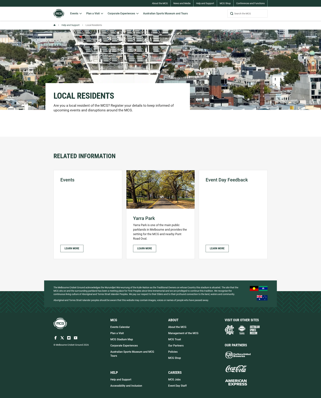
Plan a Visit (117, 333)
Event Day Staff (177, 385)
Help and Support (71, 25)
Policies (173, 351)
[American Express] (236, 382)
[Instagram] (69, 338)
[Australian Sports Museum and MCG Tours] (249, 330)
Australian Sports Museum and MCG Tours (132, 353)
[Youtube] (76, 338)
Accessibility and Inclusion (126, 385)
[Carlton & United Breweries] (238, 355)
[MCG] (59, 13)
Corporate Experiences (124, 345)
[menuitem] (76, 14)
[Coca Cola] (236, 369)
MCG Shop (174, 358)
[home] (60, 323)
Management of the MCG (183, 333)
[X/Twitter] (62, 338)
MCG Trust (174, 339)
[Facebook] (56, 338)
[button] (71, 248)
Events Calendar (120, 327)
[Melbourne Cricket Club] (229, 330)
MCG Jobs (174, 379)
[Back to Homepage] (55, 25)
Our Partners (176, 345)
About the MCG (177, 327)
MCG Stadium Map (121, 339)
